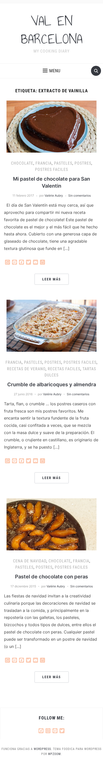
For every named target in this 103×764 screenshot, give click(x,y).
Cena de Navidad (29, 561)
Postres (82, 163)
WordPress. (43, 749)
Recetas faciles (64, 368)
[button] (51, 71)
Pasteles (63, 163)
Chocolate (22, 163)
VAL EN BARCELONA (51, 30)
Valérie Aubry (53, 195)
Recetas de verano (26, 368)
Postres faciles (51, 169)
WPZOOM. (55, 754)
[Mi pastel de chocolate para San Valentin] (51, 126)
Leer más (51, 279)
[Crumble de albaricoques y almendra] (51, 325)
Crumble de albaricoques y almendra (51, 384)
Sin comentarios (79, 195)
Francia (44, 163)
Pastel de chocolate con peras (51, 577)
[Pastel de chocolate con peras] (51, 523)
